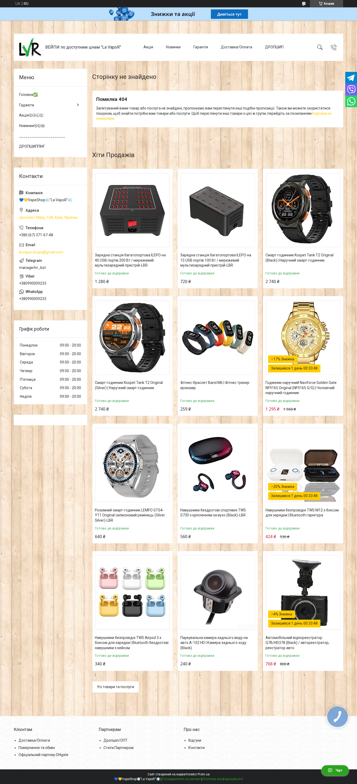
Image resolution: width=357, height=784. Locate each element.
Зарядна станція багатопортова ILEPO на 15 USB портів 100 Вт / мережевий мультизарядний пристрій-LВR (215, 260)
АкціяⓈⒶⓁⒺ (31, 115)
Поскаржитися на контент (181, 779)
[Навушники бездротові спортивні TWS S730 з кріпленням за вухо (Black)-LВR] (217, 465)
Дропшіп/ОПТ (115, 740)
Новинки (173, 47)
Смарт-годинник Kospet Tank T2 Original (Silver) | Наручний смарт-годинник (129, 385)
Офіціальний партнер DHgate (43, 755)
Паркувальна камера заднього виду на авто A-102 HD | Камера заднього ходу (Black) (214, 643)
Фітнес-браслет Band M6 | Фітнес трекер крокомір (214, 385)
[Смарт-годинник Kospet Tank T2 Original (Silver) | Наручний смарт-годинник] (132, 337)
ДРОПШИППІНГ (32, 146)
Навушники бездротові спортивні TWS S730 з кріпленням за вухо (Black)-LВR (213, 512)
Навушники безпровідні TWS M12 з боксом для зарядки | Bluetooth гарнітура (302, 512)
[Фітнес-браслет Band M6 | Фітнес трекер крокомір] (217, 337)
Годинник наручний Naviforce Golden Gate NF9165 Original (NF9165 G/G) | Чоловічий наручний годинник (301, 388)
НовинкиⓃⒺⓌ (32, 126)
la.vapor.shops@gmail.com (41, 252)
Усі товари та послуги (115, 687)
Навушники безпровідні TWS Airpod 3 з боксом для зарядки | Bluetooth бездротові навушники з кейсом (132, 643)
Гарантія (200, 47)
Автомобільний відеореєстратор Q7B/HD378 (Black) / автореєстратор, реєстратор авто (297, 643)
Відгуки (194, 740)
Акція (148, 47)
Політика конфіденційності (223, 779)
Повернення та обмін (37, 748)
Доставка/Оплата (236, 47)
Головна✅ (28, 95)
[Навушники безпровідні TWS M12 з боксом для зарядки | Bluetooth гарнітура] (303, 465)
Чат (339, 770)
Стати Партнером (118, 748)
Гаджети (26, 105)
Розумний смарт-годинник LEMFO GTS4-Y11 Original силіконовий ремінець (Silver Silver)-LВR (130, 515)
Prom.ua (204, 774)
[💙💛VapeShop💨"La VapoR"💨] (30, 47)
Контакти (196, 748)
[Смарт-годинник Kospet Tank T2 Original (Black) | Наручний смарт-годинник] (303, 210)
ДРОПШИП (274, 47)
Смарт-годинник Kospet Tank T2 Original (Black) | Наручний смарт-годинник (299, 257)
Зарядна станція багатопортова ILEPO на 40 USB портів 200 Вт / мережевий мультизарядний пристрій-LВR (130, 260)
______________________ (42, 136)
